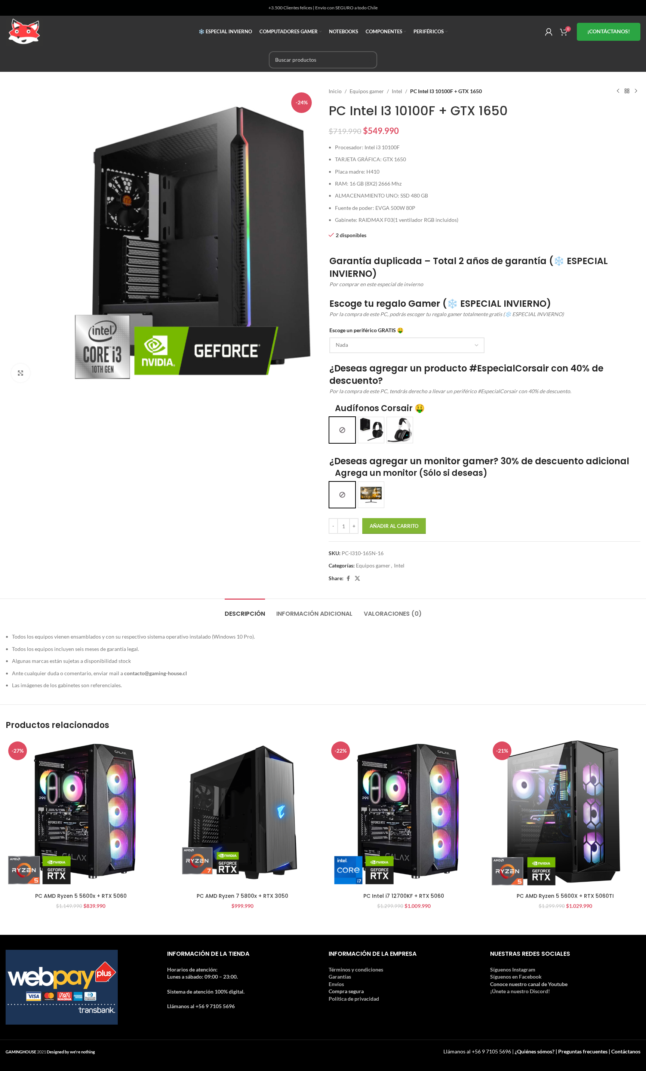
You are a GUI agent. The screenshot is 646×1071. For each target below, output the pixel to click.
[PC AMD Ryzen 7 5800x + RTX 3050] (242, 814)
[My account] (548, 31)
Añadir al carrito (394, 526)
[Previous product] (617, 91)
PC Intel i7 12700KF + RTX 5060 (403, 896)
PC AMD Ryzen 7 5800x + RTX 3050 (242, 896)
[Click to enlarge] (20, 373)
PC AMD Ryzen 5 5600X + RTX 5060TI (565, 896)
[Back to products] (626, 91)
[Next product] (635, 91)
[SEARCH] (368, 59)
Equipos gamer (367, 91)
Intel (397, 91)
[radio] (342, 430)
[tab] (245, 610)
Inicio (335, 91)
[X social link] (357, 578)
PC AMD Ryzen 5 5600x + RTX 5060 (81, 896)
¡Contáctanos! (608, 31)
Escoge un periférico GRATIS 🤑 (366, 330)
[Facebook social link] (348, 578)
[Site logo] (24, 31)
